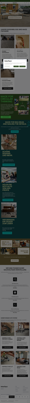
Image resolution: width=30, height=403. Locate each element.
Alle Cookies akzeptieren (22, 66)
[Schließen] (25, 60)
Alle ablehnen (16, 66)
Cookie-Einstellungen (7, 66)
